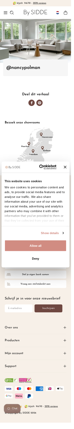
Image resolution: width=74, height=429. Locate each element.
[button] (5, 12)
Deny (35, 258)
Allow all (36, 245)
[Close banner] (65, 167)
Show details (50, 233)
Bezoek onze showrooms (22, 122)
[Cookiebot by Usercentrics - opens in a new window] (41, 167)
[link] (35, 12)
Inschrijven (48, 308)
